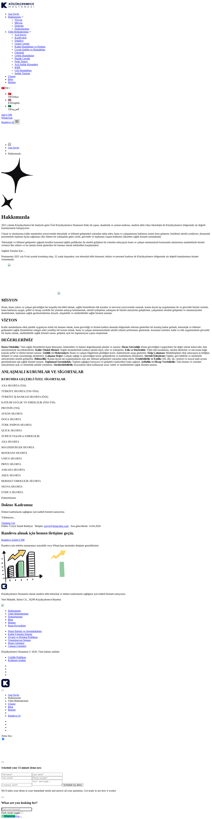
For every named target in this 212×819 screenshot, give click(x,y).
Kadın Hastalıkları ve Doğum (30, 46)
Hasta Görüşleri (16, 643)
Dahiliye (19, 40)
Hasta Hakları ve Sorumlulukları (25, 631)
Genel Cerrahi (22, 43)
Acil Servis (20, 34)
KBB (17, 67)
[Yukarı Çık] (20, 817)
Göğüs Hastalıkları (24, 55)
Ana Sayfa (13, 14)
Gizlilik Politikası (17, 657)
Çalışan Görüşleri (17, 646)
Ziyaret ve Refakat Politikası (23, 637)
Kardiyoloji (20, 37)
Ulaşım (11, 76)
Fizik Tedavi (21, 61)
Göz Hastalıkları (23, 70)
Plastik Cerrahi (22, 58)
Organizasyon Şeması (19, 640)
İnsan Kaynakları (17, 625)
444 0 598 (19, 540)
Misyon (19, 22)
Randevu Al (7, 122)
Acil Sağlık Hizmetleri (26, 64)
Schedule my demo (72, 785)
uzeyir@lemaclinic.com (56, 526)
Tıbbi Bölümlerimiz (18, 31)
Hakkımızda (14, 17)
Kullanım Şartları (17, 660)
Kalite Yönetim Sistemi (20, 634)
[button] (5, 88)
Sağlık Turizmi (22, 73)
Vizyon (18, 19)
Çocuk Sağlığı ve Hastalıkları (30, 49)
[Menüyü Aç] (17, 121)
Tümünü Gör (8, 523)
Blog (10, 79)
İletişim (12, 82)
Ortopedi (19, 52)
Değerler (19, 25)
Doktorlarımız (22, 28)
